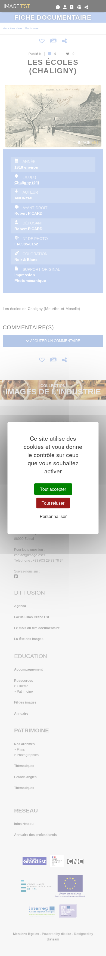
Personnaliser (53, 516)
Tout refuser (53, 503)
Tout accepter (53, 489)
